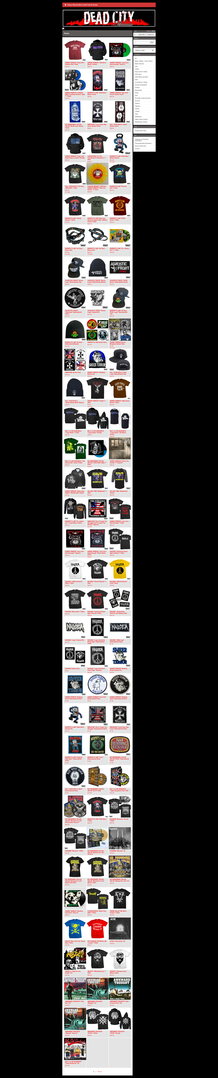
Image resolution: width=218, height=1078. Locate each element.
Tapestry (137, 106)
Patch (137, 92)
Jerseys (137, 87)
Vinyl (136, 114)
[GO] (152, 42)
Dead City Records (140, 146)
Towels (137, 108)
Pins (136, 95)
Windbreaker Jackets (141, 122)
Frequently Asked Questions (143, 143)
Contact (137, 148)
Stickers (137, 103)
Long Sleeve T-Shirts (141, 82)
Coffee (137, 69)
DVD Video (138, 74)
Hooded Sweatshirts (141, 85)
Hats (136, 79)
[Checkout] (151, 34)
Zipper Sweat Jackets (141, 119)
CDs (136, 66)
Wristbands (138, 116)
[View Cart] (142, 34)
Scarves (137, 100)
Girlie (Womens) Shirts (141, 77)
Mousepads (138, 90)
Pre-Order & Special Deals (142, 98)
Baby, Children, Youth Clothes (144, 61)
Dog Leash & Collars (141, 71)
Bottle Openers (139, 63)
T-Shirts (137, 111)
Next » (100, 1071)
